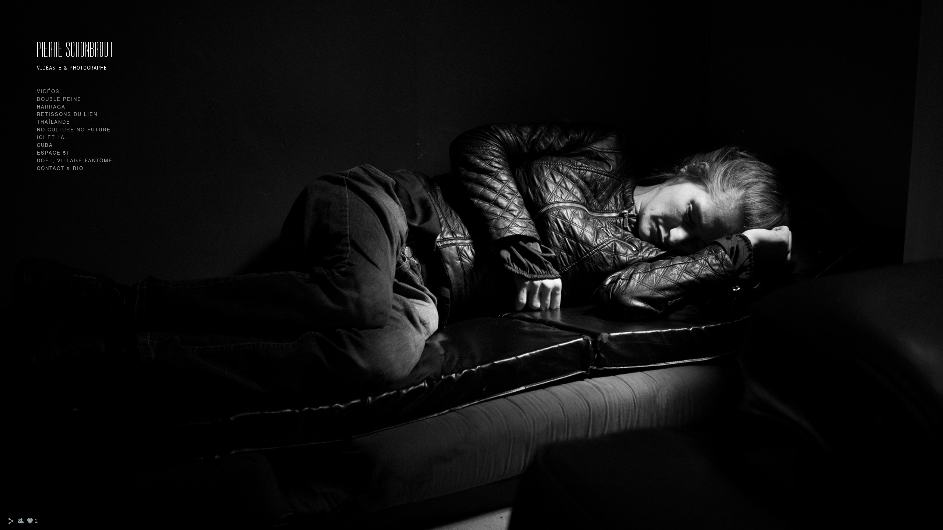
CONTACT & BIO (60, 168)
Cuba (45, 144)
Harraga (51, 106)
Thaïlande (53, 121)
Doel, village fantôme (75, 160)
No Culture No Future (74, 129)
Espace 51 (53, 152)
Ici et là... (54, 137)
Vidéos (48, 91)
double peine (59, 98)
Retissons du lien (67, 113)
